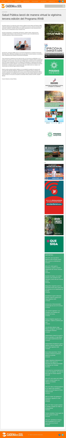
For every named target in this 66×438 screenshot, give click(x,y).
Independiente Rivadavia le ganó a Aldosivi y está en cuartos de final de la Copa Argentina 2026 (54, 345)
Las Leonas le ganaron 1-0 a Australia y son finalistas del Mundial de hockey (52, 312)
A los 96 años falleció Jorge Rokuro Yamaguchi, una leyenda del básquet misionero (53, 329)
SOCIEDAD (43, 1)
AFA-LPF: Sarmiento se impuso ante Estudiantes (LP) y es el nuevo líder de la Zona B (53, 421)
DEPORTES (26, 1)
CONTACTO (52, 1)
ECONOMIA (18, 1)
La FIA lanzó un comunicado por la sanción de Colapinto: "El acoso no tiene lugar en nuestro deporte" (54, 372)
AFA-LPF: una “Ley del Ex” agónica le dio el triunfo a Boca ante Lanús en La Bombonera (53, 259)
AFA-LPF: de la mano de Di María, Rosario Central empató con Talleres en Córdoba (54, 380)
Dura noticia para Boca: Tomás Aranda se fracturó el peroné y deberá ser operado (53, 353)
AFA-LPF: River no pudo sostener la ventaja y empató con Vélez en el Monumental (54, 406)
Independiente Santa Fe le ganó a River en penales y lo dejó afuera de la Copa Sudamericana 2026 (54, 337)
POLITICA (9, 1)
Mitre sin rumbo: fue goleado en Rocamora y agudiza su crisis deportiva (53, 398)
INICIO (3, 1)
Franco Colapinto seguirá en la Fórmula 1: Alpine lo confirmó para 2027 (54, 320)
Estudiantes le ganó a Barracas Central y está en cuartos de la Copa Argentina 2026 (53, 297)
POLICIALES (35, 1)
